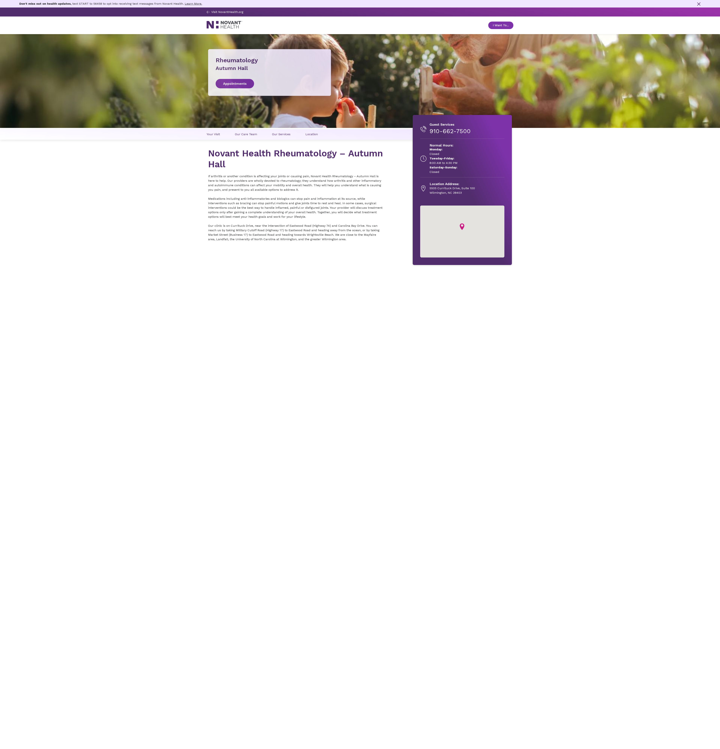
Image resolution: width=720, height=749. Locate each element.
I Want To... (503, 25)
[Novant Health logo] (224, 27)
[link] (269, 83)
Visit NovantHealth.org (227, 12)
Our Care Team (246, 134)
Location (311, 134)
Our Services (281, 134)
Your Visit (213, 134)
